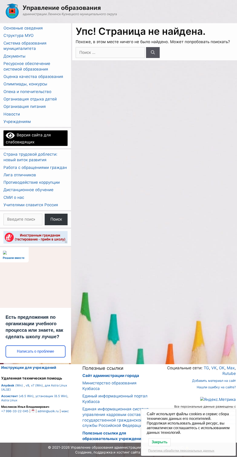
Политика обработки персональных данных (181, 450)
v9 (27, 385)
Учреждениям (17, 121)
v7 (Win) (37, 385)
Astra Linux (9, 400)
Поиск (56, 219)
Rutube (229, 373)
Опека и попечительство (27, 91)
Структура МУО (18, 35)
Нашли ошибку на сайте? (216, 387)
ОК (222, 368)
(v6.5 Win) (17, 396)
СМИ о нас (13, 197)
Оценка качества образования (33, 76)
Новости (11, 114)
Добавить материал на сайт (214, 381)
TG (206, 368)
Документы (14, 56)
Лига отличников (19, 175)
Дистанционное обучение (28, 189)
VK (214, 368)
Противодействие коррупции (31, 182)
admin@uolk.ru (48, 411)
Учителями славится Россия (30, 205)
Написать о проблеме (35, 351)
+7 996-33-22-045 (14, 411)
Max (231, 368)
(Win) (12, 385)
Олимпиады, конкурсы (25, 84)
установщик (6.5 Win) (51, 396)
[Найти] (153, 52)
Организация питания (24, 106)
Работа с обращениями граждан (35, 167)
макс (65, 411)
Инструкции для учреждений (28, 367)
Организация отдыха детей (30, 99)
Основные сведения (23, 28)
